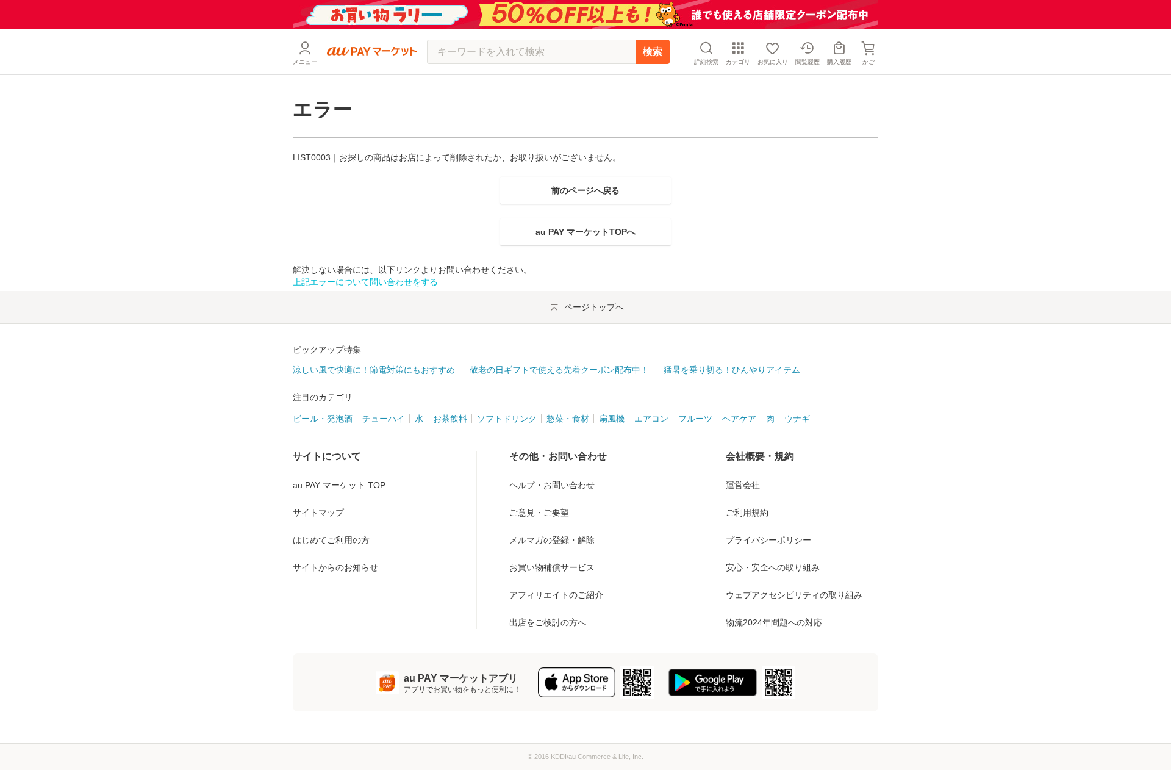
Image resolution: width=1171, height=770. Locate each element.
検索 (652, 51)
